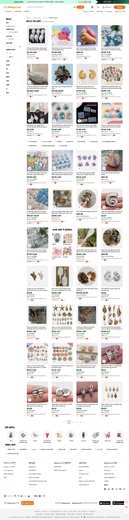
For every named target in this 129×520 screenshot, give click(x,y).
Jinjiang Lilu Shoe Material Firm (85, 182)
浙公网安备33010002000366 (95, 517)
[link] (126, 502)
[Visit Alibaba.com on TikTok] (124, 489)
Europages (92, 511)
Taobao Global (72, 511)
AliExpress (38, 511)
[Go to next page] (84, 422)
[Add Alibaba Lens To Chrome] (27, 503)
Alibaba (28, 18)
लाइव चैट (81, 470)
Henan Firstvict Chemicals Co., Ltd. (62, 95)
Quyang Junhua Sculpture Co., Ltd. (37, 95)
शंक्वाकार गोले (70, 141)
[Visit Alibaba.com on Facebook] (105, 489)
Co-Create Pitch (8, 470)
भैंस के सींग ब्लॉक (81, 141)
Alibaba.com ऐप (76, 503)
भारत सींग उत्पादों (63, 145)
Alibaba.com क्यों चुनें (9, 467)
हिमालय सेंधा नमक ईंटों (86, 449)
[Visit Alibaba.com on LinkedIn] (109, 489)
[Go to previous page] (65, 422)
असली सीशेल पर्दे (23, 449)
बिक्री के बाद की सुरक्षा (34, 477)
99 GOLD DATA (31, 56)
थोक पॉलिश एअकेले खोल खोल (48, 145)
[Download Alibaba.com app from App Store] (105, 503)
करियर (5, 477)
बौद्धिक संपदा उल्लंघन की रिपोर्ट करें (87, 481)
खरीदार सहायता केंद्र (84, 467)
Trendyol (84, 511)
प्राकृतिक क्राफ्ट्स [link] (53, 18)
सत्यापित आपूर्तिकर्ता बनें (109, 477)
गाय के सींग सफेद (94, 141)
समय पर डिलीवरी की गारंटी (35, 474)
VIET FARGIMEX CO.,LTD (83, 56)
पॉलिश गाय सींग (11, 449)
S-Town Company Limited (59, 58)
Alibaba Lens (11, 503)
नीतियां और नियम (33, 485)
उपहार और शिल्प (37, 18)
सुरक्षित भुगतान (32, 467)
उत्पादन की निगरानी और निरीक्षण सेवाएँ (37, 481)
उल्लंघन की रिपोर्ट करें (84, 485)
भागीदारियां (106, 481)
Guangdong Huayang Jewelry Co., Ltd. (87, 96)
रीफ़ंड (80, 477)
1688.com (45, 511)
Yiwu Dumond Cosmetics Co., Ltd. (86, 135)
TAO (79, 511)
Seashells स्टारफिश (46, 141)
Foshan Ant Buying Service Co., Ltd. (111, 58)
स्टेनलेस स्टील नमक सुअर (13, 453)
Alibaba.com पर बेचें (109, 467)
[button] (75, 7)
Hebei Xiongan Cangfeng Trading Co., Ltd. (112, 133)
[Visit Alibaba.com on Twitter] (113, 489)
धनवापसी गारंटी (32, 470)
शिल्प (45, 18)
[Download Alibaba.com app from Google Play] (118, 503)
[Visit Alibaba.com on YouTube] (120, 489)
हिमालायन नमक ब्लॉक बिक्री (47, 449)
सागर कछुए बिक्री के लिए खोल (109, 141)
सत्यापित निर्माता (57, 467)
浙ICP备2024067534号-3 (112, 517)
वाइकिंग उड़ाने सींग (33, 145)
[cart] (98, 7)
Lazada (65, 511)
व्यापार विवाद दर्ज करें (83, 474)
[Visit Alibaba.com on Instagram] (116, 489)
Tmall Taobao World (55, 511)
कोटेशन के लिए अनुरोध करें (60, 470)
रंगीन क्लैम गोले (74, 449)
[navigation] (14, 220)
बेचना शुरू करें (107, 470)
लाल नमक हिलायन (33, 141)
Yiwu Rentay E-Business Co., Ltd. (36, 182)
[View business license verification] (81, 517)
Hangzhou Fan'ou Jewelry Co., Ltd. (62, 181)
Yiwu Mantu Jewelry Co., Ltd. (35, 133)
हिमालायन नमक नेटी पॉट (112, 449)
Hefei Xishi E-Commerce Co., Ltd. (111, 96)
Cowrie (34, 449)
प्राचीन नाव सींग (61, 449)
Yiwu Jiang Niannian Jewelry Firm (61, 135)
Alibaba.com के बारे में (9, 463)
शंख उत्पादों (59, 141)
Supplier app (66, 503)
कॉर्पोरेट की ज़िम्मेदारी (8, 474)
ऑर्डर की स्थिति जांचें (109, 474)
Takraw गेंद (99, 449)
